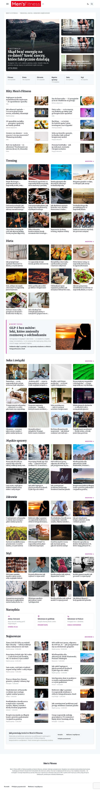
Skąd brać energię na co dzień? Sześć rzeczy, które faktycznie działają (28, 55)
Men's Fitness (50, 763)
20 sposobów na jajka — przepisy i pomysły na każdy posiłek (15, 123)
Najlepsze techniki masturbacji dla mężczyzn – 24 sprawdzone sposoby (16, 100)
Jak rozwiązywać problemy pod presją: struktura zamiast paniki (65, 705)
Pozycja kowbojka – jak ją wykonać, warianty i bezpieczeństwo (61, 147)
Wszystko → (89, 161)
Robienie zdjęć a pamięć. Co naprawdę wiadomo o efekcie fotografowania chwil (30, 347)
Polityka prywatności (64, 738)
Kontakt (60, 734)
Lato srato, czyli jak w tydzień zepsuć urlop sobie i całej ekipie (19, 668)
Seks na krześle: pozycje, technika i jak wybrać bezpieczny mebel (62, 135)
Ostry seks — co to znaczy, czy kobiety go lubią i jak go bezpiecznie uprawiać (62, 111)
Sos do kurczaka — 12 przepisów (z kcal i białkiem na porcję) (65, 100)
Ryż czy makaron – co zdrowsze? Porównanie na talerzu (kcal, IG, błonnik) (17, 147)
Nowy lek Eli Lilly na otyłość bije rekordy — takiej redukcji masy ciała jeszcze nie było (76, 28)
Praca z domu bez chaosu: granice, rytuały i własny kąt (17, 680)
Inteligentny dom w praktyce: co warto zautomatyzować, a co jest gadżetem (64, 680)
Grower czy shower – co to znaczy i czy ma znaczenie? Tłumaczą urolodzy (17, 135)
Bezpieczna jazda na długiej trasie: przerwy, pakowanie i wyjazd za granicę (17, 717)
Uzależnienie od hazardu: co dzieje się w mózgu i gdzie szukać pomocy (16, 692)
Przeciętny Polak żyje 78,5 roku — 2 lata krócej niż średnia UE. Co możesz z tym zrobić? (76, 45)
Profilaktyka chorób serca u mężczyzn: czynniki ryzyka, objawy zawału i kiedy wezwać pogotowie (17, 704)
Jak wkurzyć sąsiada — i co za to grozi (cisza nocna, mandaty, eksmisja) (17, 111)
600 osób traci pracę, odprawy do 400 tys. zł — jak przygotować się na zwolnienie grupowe (77, 63)
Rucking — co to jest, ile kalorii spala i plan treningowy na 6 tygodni (62, 123)
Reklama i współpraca (73, 734)
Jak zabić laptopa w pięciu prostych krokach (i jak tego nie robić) (62, 668)
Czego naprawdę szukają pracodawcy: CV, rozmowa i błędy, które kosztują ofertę (63, 717)
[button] (7, 4)
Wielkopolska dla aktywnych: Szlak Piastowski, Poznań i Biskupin (64, 657)
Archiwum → (89, 637)
